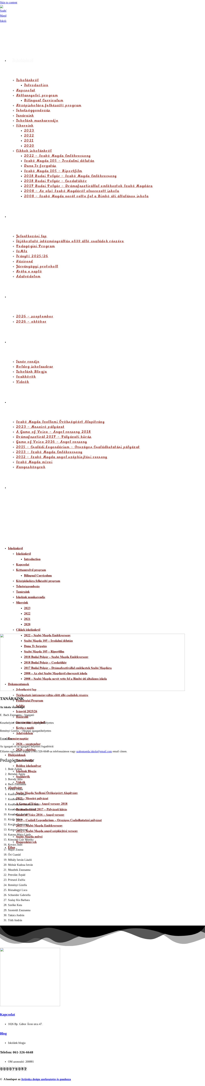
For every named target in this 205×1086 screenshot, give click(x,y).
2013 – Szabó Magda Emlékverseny (39, 825)
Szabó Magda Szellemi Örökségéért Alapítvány (47, 793)
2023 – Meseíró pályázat (32, 798)
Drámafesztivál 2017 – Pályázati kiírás (41, 809)
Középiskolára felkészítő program (38, 581)
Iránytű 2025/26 (26, 711)
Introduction (32, 559)
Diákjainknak (17, 755)
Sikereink (22, 602)
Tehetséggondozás (28, 586)
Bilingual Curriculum (38, 575)
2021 (27, 619)
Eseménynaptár (18, 738)
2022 (27, 613)
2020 (27, 624)
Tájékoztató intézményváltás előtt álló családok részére (52, 695)
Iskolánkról (15, 548)
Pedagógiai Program (29, 700)
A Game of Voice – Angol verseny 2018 (41, 803)
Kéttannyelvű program (31, 570)
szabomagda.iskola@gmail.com (94, 751)
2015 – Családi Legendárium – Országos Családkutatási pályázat (59, 820)
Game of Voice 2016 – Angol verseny (40, 814)
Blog (3, 1033)
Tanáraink (23, 591)
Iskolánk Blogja (26, 771)
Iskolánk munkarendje (30, 597)
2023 (27, 608)
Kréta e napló (25, 727)
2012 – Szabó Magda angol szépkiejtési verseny (47, 831)
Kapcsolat (22, 564)
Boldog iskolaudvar (28, 765)
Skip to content (8, 2)
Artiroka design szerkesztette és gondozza (46, 1079)
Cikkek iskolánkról (28, 629)
